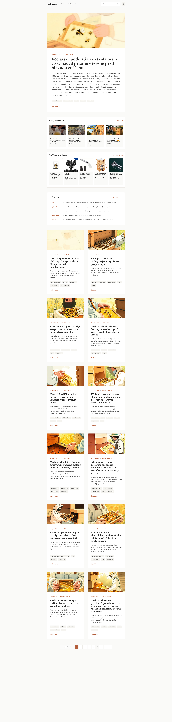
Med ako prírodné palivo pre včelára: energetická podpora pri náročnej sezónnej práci (88, 207)
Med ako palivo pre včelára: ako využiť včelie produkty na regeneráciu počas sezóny (87, 211)
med (53, 202)
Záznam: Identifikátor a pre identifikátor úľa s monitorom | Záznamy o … (55, 176)
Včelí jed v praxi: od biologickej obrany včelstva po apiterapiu (106, 261)
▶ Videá (62, 4)
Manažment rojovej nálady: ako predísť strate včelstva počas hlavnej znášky (65, 329)
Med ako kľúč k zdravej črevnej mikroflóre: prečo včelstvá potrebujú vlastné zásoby (105, 330)
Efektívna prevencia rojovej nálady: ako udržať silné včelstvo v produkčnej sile (65, 535)
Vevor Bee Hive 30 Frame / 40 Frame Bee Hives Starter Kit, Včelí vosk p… (100, 175)
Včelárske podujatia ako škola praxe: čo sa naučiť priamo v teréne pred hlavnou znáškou (85, 63)
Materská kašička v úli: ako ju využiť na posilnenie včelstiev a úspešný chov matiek (64, 398)
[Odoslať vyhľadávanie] (117, 4)
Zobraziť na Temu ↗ (54, 183)
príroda (54, 219)
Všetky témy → (116, 197)
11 (101, 647)
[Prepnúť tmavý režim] (123, 4)
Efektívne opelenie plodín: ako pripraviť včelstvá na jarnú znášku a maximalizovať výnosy (89, 219)
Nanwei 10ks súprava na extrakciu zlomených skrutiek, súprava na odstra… (71, 177)
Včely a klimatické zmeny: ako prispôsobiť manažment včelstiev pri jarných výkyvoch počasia (106, 398)
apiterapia (54, 207)
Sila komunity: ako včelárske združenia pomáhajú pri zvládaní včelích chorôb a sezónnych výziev (106, 468)
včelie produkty (56, 215)
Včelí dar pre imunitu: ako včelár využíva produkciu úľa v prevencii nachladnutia (64, 262)
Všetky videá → (119, 120)
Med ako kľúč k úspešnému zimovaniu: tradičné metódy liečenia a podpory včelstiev (65, 465)
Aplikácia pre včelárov (72, 4)
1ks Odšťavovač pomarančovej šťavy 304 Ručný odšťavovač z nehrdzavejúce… (116, 176)
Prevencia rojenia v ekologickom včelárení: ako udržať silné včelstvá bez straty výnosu (106, 536)
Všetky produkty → (118, 155)
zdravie (54, 211)
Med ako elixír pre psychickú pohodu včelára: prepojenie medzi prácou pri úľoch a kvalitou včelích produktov (106, 606)
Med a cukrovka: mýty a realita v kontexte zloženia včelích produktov (83, 215)
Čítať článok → (56, 106)
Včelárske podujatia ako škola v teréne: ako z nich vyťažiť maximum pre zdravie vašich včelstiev (90, 202)
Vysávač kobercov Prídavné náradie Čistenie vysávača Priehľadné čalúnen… (85, 176)
